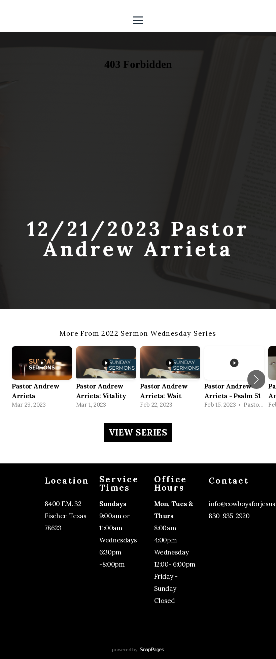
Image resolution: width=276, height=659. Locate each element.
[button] (256, 379)
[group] (42, 379)
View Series (138, 432)
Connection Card (235, 528)
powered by (138, 650)
